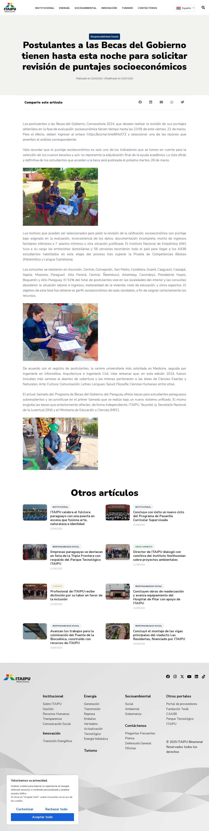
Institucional (44, 8)
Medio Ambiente (143, 546)
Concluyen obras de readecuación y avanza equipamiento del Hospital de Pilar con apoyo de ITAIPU (158, 597)
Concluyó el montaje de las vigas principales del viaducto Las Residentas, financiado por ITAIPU (159, 635)
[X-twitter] (182, 676)
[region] (42, 799)
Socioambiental (85, 8)
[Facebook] (168, 676)
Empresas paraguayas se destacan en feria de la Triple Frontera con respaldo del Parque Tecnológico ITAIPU (76, 558)
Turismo (127, 8)
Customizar (24, 809)
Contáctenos (147, 8)
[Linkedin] (196, 676)
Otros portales (178, 696)
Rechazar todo (56, 809)
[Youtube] (189, 676)
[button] (140, 102)
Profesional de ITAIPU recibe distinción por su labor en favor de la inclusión (76, 595)
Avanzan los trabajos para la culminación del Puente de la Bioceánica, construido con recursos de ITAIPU (72, 637)
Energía (64, 8)
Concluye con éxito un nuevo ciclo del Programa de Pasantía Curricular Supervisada (158, 516)
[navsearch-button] (203, 7)
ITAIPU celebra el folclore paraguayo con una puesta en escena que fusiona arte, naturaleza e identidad (72, 518)
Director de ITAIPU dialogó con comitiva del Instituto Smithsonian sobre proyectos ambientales (159, 556)
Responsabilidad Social (104, 36)
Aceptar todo (42, 817)
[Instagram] (175, 676)
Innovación (109, 8)
